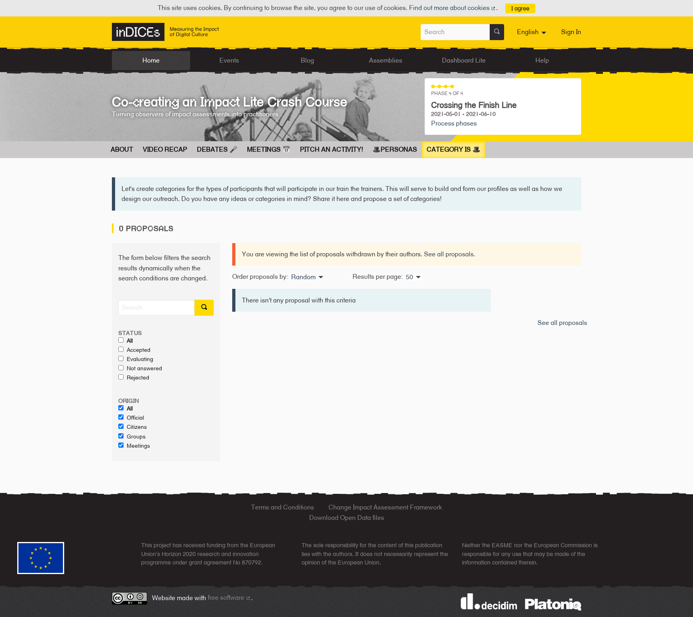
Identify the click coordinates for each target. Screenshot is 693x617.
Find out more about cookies (452, 8)
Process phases (454, 123)
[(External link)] (553, 604)
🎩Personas (395, 149)
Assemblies (385, 60)
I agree (520, 8)
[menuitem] (532, 32)
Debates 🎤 (217, 149)
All (130, 340)
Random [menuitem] (303, 277)
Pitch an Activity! (331, 149)
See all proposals (449, 254)
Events (229, 60)
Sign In (571, 32)
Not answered (144, 368)
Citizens (137, 427)
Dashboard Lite (464, 60)
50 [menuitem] (409, 277)
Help (542, 60)
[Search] (497, 32)
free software (229, 597)
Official (135, 417)
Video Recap (165, 149)
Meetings (138, 445)
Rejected (138, 377)
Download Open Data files (346, 518)
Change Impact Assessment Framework (385, 507)
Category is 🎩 (453, 149)
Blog (307, 60)
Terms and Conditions (282, 507)
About (122, 149)
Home (151, 60)
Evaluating (140, 359)
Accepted (138, 350)
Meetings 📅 (268, 149)
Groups (136, 436)
